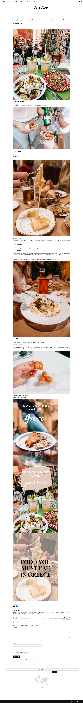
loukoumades (17, 613)
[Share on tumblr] (21, 610)
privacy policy (49, 671)
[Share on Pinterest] (19, 610)
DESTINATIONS (45, 17)
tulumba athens (35, 613)
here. (27, 395)
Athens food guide (17, 612)
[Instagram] (76, 1)
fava (43, 612)
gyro (14, 613)
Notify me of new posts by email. (20, 653)
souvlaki (25, 613)
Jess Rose (41, 7)
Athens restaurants (24, 612)
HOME (3, 1)
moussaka (22, 613)
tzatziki (39, 613)
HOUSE (15, 1)
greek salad (61, 612)
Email (14, 643)
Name (14, 639)
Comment (15, 627)
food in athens (47, 612)
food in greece (52, 612)
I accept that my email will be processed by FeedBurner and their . (39, 671)
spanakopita (30, 613)
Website (15, 647)
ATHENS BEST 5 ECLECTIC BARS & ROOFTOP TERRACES (22, 618)
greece (57, 612)
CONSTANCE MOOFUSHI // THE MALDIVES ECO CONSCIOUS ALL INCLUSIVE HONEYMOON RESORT (57, 618)
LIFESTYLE (27, 1)
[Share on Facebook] (16, 610)
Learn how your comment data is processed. (36, 659)
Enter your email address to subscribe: (41, 666)
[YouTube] (79, 1)
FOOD (21, 1)
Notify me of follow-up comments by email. (21, 652)
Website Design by (76, 701)
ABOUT (34, 1)
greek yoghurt (65, 612)
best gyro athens (32, 612)
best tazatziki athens (39, 612)
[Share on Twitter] (18, 610)
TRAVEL (9, 1)
